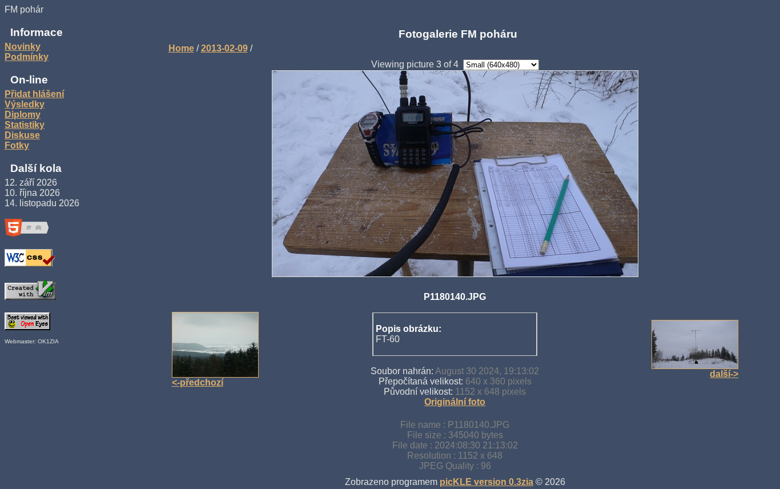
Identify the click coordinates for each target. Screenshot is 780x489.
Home (181, 48)
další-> (724, 374)
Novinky (23, 46)
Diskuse (22, 135)
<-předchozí (197, 382)
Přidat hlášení (34, 94)
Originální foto (454, 402)
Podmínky (27, 57)
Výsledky (25, 104)
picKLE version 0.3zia (486, 482)
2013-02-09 (224, 48)
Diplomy (23, 114)
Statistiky (25, 125)
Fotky (17, 145)
